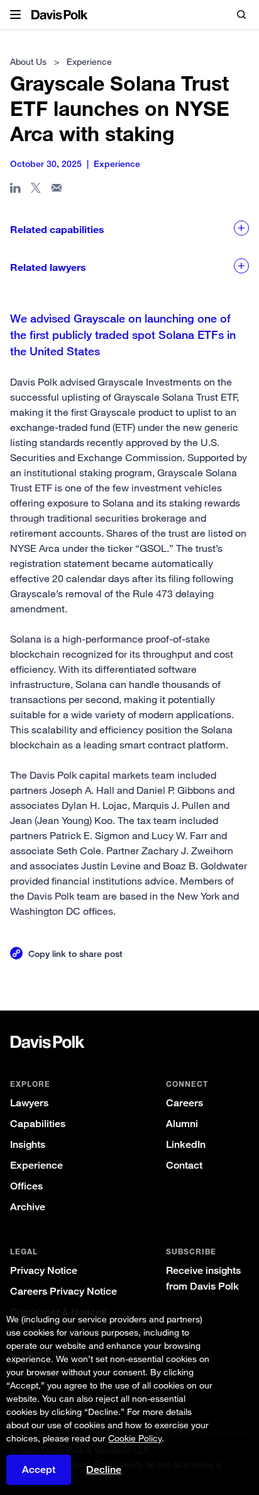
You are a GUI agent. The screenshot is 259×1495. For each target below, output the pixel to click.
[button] (15, 15)
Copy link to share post (75, 953)
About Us (28, 61)
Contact (184, 1165)
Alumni (182, 1124)
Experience (36, 1165)
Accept (38, 1469)
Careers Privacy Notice (63, 1291)
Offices (26, 1186)
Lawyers (29, 1103)
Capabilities (37, 1124)
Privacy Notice (43, 1270)
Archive (27, 1207)
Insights (27, 1144)
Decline (103, 1469)
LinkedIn (186, 1144)
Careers (184, 1103)
